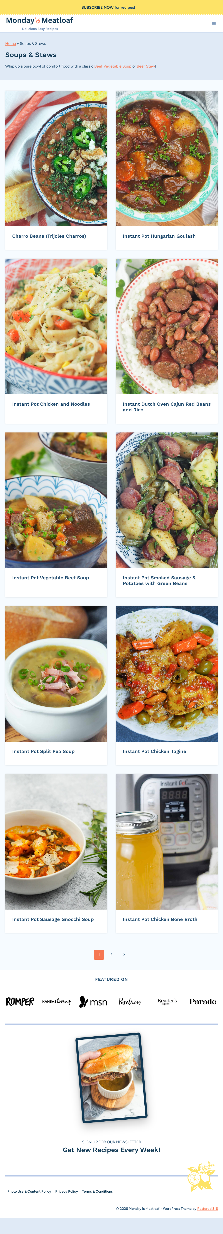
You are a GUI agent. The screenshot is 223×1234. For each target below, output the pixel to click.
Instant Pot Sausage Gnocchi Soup (53, 919)
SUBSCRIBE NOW (97, 7)
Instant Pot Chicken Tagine (154, 751)
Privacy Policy (66, 1191)
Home (10, 43)
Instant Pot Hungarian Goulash (159, 236)
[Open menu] (214, 23)
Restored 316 (207, 1209)
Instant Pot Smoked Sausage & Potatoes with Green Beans (159, 580)
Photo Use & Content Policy (29, 1191)
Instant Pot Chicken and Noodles (51, 404)
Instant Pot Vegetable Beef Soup (50, 577)
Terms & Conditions (97, 1191)
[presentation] (56, 158)
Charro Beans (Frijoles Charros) (49, 236)
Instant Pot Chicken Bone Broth (160, 919)
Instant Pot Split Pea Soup (43, 751)
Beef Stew (146, 66)
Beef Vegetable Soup (113, 66)
